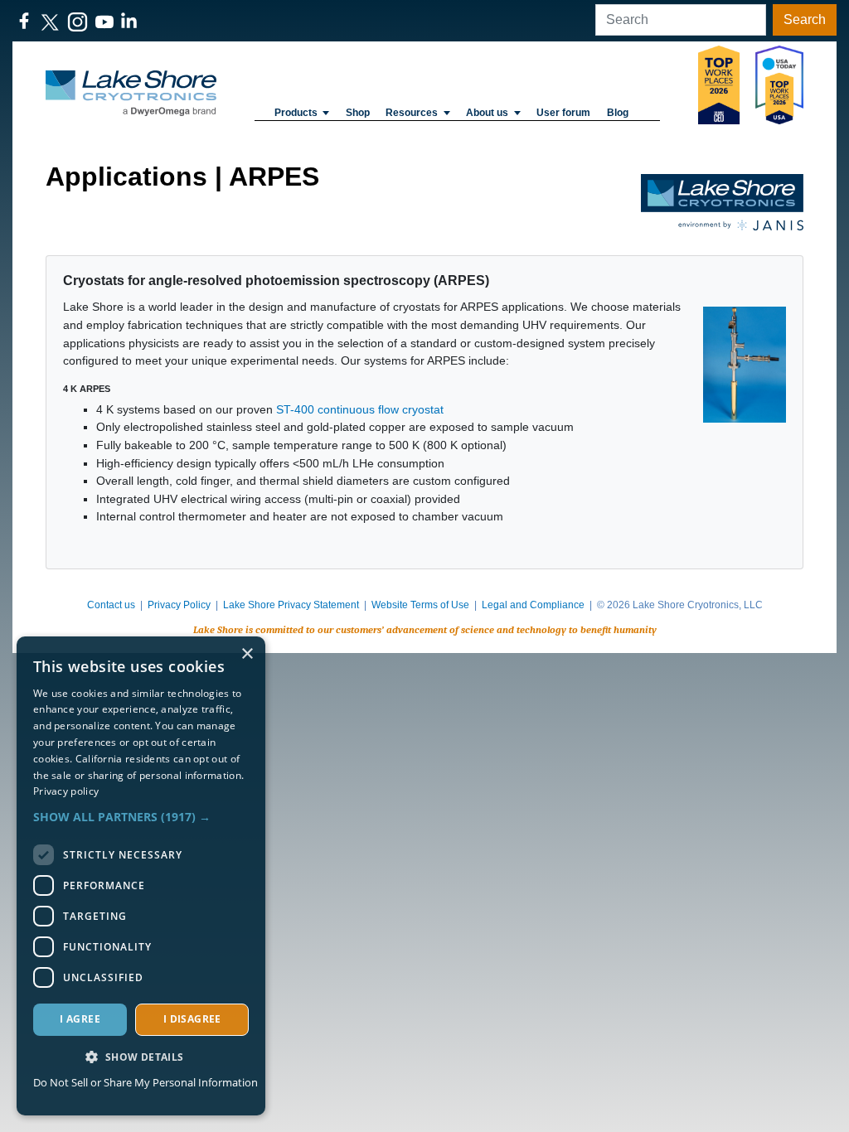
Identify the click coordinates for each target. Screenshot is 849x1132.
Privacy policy (66, 791)
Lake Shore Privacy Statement (291, 605)
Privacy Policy (179, 605)
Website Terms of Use (420, 605)
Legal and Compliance (533, 605)
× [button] (246, 654)
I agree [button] (80, 1019)
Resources (412, 113)
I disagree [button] (192, 1019)
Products (296, 113)
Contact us (111, 605)
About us (487, 113)
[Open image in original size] (131, 92)
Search (805, 19)
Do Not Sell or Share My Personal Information (145, 1082)
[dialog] (141, 875)
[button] (141, 816)
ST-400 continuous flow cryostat (360, 409)
